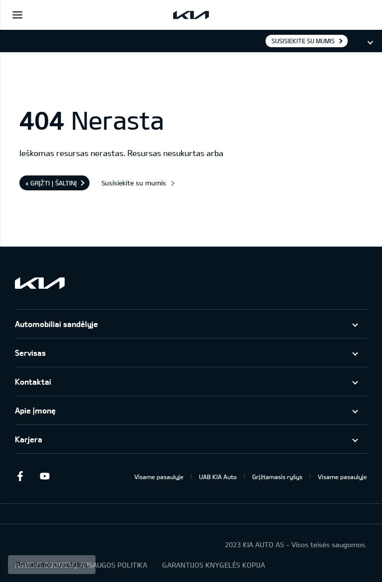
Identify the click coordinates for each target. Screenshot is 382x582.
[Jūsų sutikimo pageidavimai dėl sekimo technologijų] (52, 564)
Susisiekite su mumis (303, 40)
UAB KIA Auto (218, 476)
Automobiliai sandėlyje (56, 324)
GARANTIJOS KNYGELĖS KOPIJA (213, 565)
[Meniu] (17, 15)
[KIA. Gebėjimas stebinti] (40, 283)
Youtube (45, 476)
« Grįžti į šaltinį (51, 183)
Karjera (28, 439)
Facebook (20, 476)
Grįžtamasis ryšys (277, 476)
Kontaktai (33, 381)
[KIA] (191, 15)
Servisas (30, 352)
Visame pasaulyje (159, 476)
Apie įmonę (35, 410)
